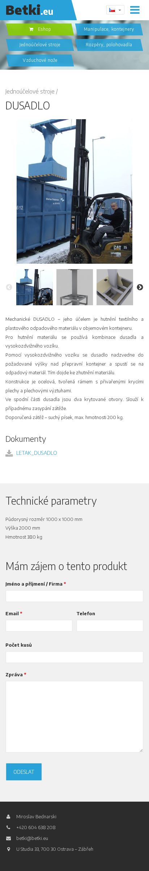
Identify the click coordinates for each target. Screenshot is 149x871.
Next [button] (140, 287)
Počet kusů (18, 645)
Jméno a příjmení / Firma (35, 584)
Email (13, 613)
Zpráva (15, 674)
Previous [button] (9, 287)
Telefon (85, 613)
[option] (34, 287)
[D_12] (74, 191)
